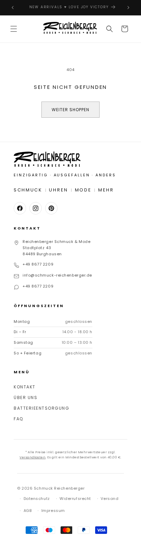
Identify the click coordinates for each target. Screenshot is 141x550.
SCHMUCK (28, 190)
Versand (109, 498)
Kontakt (25, 387)
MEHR (106, 190)
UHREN (58, 190)
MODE (83, 190)
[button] (13, 28)
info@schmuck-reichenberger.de (57, 275)
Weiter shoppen (70, 110)
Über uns (25, 397)
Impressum (53, 510)
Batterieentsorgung (41, 408)
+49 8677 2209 (38, 264)
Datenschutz (37, 498)
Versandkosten (33, 457)
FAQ (18, 419)
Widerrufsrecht (75, 498)
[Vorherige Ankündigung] (12, 7)
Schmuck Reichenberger (59, 488)
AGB (28, 510)
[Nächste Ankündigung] (128, 7)
